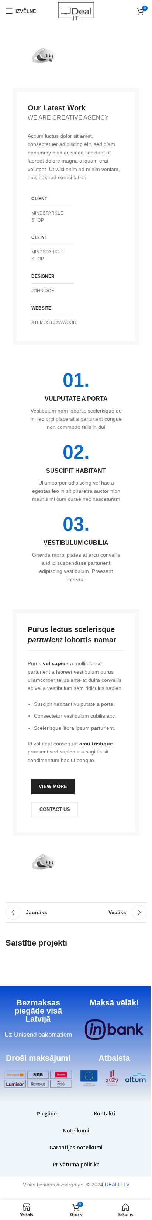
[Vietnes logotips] (76, 11)
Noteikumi (76, 1130)
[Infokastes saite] (76, 400)
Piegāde (47, 1113)
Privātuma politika (76, 1164)
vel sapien (56, 663)
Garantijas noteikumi (76, 1147)
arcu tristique (96, 743)
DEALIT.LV (117, 1184)
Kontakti (104, 1113)
